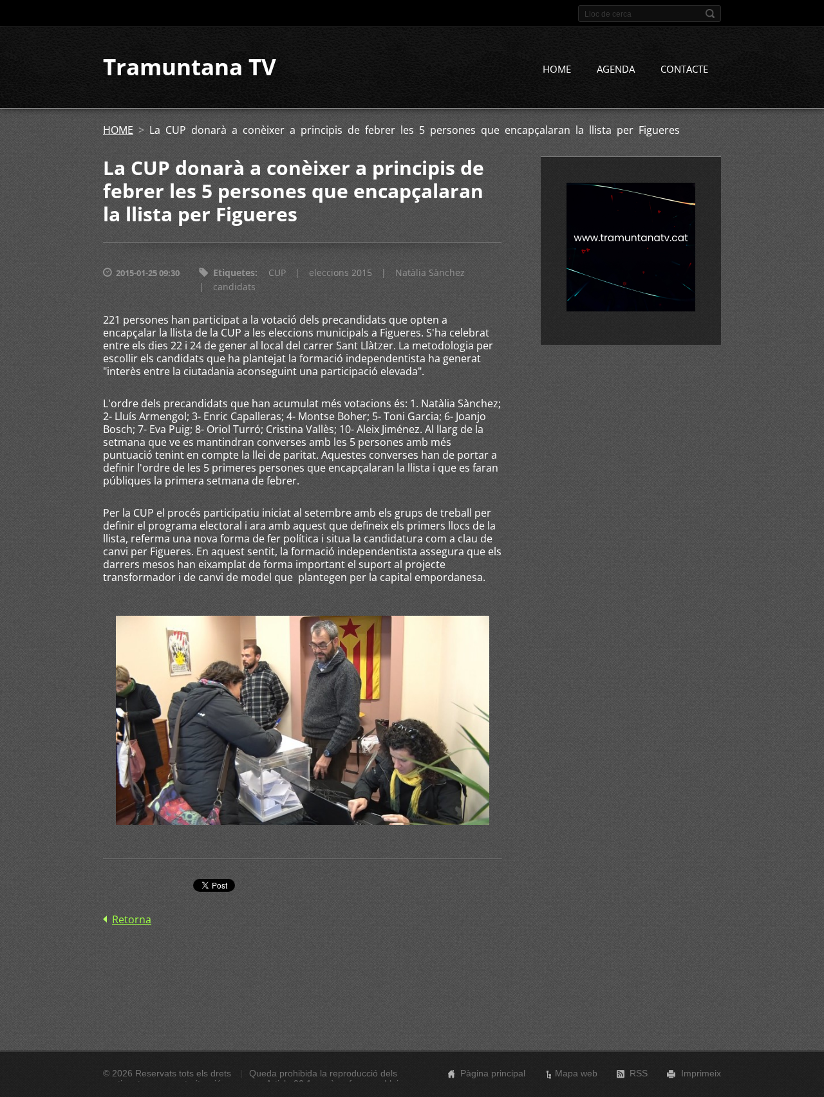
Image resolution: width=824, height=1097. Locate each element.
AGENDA (616, 68)
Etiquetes (234, 272)
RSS (639, 1073)
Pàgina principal (492, 1073)
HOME (557, 68)
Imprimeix (701, 1073)
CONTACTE (684, 68)
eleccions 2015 (340, 272)
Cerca (710, 13)
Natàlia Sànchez (430, 272)
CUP (277, 272)
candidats (234, 287)
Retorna (131, 919)
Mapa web (576, 1073)
